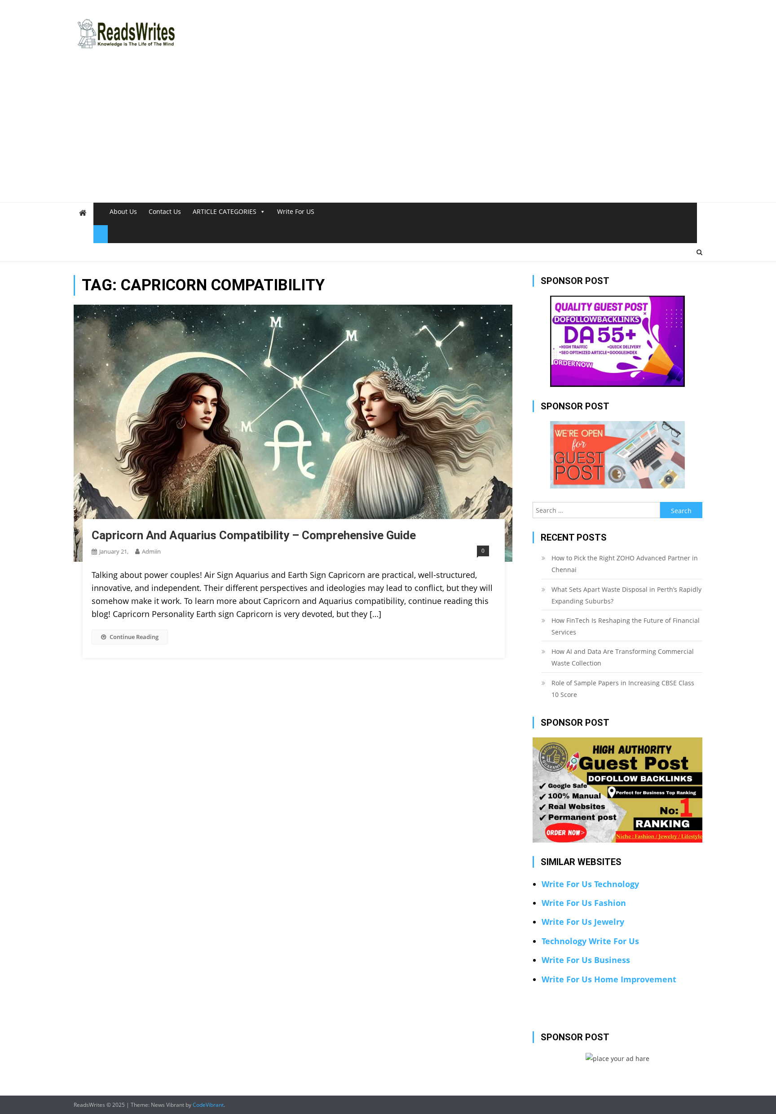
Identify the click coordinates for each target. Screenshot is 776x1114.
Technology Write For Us (590, 941)
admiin (151, 551)
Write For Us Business (586, 959)
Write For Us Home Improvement (609, 979)
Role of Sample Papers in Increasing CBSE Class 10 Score (622, 689)
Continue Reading (134, 637)
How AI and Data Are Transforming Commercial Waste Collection (622, 657)
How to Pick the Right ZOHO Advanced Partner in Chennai (624, 564)
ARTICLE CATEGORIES (224, 211)
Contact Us (165, 211)
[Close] (100, 234)
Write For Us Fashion (584, 902)
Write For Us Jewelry (583, 921)
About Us (123, 211)
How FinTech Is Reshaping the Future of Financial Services (625, 626)
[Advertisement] (388, 135)
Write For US (295, 211)
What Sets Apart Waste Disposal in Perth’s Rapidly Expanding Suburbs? (626, 595)
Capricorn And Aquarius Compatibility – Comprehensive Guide (254, 535)
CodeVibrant (208, 1105)
